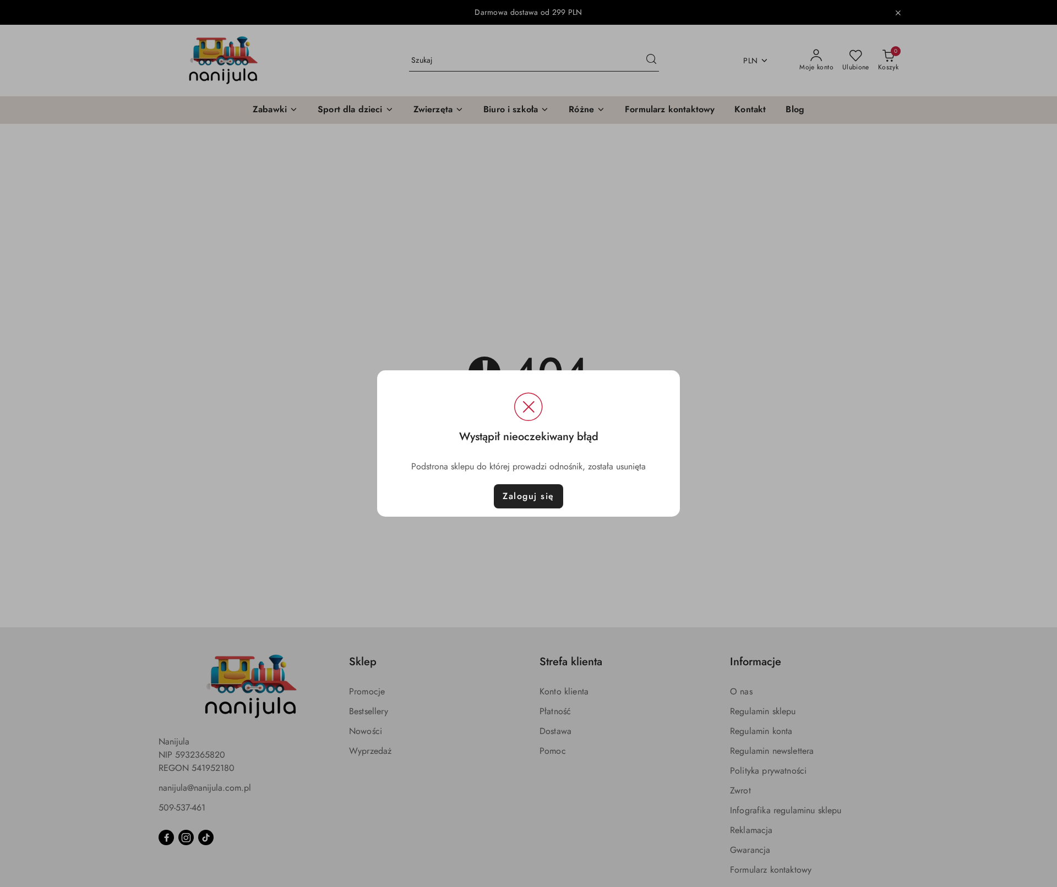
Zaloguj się (528, 496)
